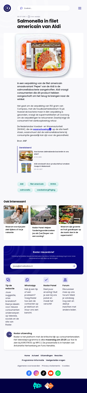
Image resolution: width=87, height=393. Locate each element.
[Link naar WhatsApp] (58, 373)
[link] (21, 184)
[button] (79, 8)
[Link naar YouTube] (50, 373)
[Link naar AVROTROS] (37, 385)
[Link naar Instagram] (36, 373)
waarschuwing (41, 129)
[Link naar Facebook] (29, 373)
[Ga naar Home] (7, 8)
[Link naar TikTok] (43, 373)
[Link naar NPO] (49, 385)
